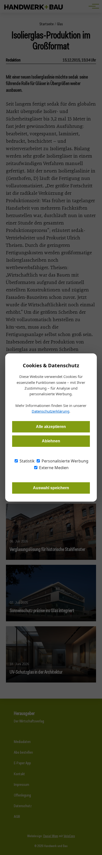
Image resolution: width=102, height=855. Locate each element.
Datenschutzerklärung (50, 411)
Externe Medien (53, 467)
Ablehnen (51, 441)
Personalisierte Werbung (64, 461)
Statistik (27, 461)
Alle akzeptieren (51, 427)
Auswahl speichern (51, 488)
